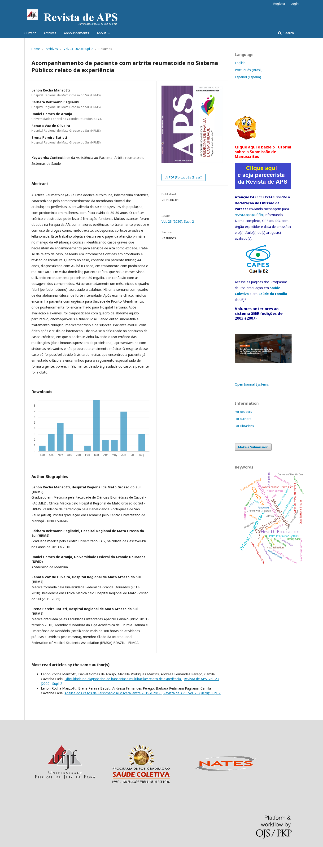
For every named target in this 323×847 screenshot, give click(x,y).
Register (279, 3)
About (102, 33)
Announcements (76, 33)
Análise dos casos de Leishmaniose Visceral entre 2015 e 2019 (113, 693)
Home (35, 49)
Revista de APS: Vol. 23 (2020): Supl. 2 (192, 693)
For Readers (243, 411)
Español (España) (248, 77)
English (240, 63)
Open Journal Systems (252, 384)
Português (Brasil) (248, 70)
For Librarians (244, 426)
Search (288, 33)
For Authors (243, 419)
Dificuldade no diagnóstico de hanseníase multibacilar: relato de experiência (123, 679)
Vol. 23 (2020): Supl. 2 (78, 49)
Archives (50, 33)
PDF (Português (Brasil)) (185, 177)
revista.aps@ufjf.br (249, 215)
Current (30, 33)
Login (295, 3)
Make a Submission (253, 447)
